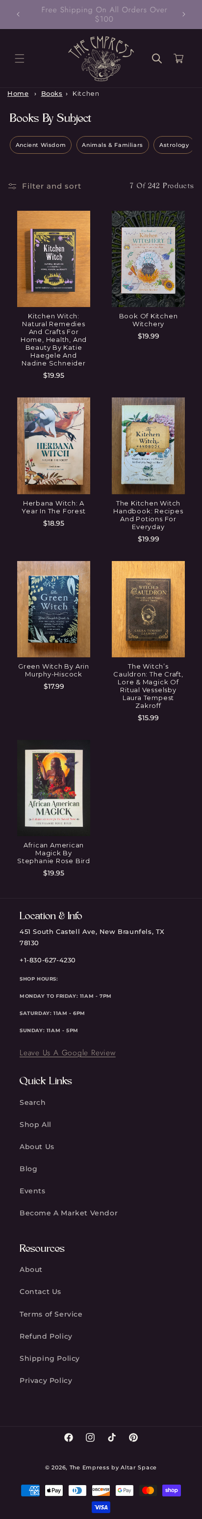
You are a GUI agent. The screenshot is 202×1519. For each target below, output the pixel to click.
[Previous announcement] (18, 14)
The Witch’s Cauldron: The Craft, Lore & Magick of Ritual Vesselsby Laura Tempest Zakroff (148, 685)
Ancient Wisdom (41, 145)
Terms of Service (51, 1314)
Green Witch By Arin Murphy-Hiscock (53, 670)
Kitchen (86, 93)
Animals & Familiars (112, 145)
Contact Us (40, 1291)
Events (33, 1190)
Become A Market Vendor (69, 1213)
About (31, 1269)
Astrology (174, 145)
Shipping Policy (50, 1358)
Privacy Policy (46, 1380)
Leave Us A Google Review (68, 1052)
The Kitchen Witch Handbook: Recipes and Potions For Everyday (148, 515)
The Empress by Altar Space (113, 1467)
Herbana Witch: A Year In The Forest (53, 507)
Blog (28, 1168)
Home (17, 93)
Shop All (35, 1124)
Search (33, 1102)
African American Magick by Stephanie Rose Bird (53, 853)
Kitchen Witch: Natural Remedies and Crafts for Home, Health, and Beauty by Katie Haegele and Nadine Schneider (54, 339)
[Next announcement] (184, 14)
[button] (19, 58)
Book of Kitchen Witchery (148, 320)
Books (52, 93)
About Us (37, 1146)
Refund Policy (46, 1336)
